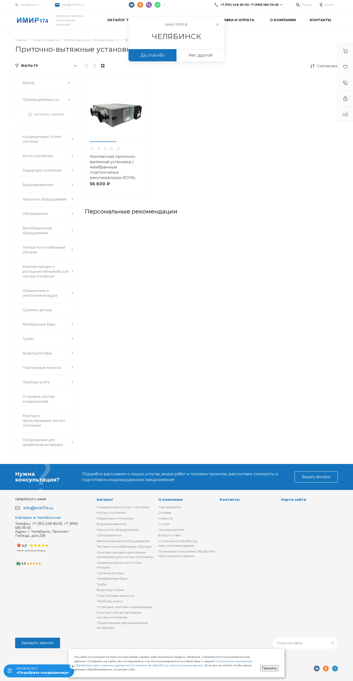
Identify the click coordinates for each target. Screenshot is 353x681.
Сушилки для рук (110, 573)
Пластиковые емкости (115, 595)
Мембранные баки (112, 578)
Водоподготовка (110, 590)
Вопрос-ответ (170, 535)
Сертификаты (169, 507)
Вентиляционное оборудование (123, 541)
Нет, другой (201, 55)
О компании (170, 499)
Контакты (230, 499)
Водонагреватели (111, 524)
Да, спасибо (152, 55)
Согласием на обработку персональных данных (166, 665)
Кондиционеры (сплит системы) (123, 507)
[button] (103, 141)
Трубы (102, 584)
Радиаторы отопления (115, 518)
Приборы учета (109, 601)
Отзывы (164, 512)
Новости (165, 518)
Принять (269, 668)
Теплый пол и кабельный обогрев (124, 546)
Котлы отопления (111, 512)
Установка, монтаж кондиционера (124, 607)
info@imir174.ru (73, 4)
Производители (171, 530)
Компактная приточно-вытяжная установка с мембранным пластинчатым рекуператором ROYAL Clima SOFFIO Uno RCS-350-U (113, 172)
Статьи (164, 524)
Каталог (105, 499)
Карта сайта (293, 499)
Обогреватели (109, 535)
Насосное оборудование (118, 530)
